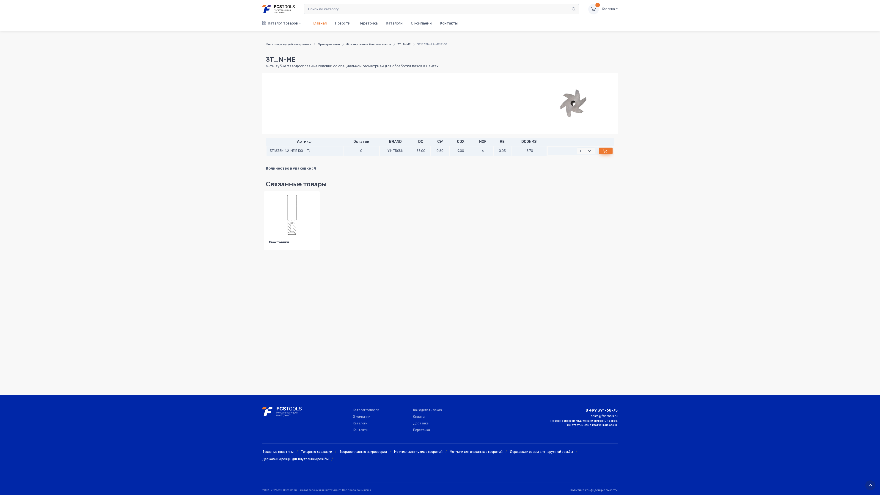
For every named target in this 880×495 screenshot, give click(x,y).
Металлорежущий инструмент (288, 44)
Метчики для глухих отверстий (418, 452)
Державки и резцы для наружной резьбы (541, 452)
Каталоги (394, 23)
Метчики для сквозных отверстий (476, 452)
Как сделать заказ (427, 410)
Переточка (368, 23)
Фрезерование (329, 44)
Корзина (608, 9)
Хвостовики (279, 242)
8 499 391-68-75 (602, 410)
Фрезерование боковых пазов (368, 44)
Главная (320, 23)
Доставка (421, 423)
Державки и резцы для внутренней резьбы (295, 459)
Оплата (419, 417)
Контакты (449, 23)
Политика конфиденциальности (594, 490)
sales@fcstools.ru (604, 416)
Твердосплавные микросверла (363, 452)
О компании (421, 23)
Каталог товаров (283, 23)
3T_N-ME (404, 44)
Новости (342, 23)
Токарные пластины (278, 452)
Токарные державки (316, 452)
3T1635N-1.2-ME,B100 (286, 151)
